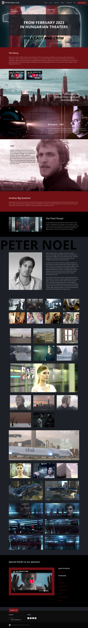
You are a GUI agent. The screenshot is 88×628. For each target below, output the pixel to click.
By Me (60, 601)
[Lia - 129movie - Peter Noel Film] (43, 477)
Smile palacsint (62, 590)
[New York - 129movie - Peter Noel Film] (43, 409)
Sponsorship (69, 2)
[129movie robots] (26, 510)
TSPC (59, 579)
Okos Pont (61, 583)
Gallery (62, 2)
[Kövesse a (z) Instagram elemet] (35, 618)
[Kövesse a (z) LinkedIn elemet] (31, 618)
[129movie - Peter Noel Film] (20, 343)
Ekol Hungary (62, 572)
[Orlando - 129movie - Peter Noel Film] (20, 427)
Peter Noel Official (82, 2)
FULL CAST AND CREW (44, 38)
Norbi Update (62, 586)
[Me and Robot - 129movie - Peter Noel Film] (43, 427)
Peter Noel (56, 2)
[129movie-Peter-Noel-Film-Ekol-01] (26, 490)
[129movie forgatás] (17, 310)
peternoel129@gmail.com (16, 619)
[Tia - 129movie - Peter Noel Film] (20, 477)
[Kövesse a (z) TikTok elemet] (33, 618)
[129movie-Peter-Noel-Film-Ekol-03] (62, 490)
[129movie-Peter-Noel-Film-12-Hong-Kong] (44, 445)
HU (74, 2)
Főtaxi (60, 593)
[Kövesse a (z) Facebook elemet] (28, 618)
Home (46, 2)
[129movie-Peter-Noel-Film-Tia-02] (44, 377)
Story (51, 2)
